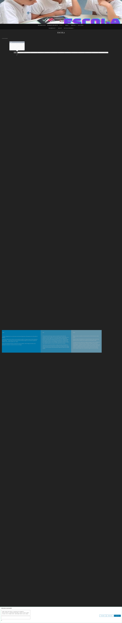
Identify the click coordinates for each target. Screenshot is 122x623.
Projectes (73, 25)
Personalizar (103, 615)
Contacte (60, 28)
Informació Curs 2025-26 (52, 25)
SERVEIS (66, 25)
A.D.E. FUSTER (80, 25)
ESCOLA (60, 25)
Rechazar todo (110, 615)
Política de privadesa (68, 28)
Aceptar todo (117, 615)
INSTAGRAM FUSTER (42, 25)
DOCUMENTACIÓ (52, 28)
